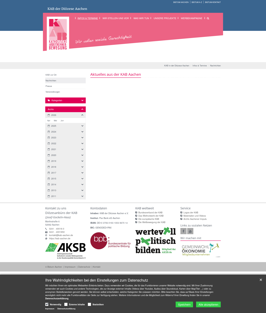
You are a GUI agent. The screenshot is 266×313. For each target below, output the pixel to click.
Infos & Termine (88, 18)
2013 (53, 190)
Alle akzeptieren (208, 304)
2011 (53, 196)
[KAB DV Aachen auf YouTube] (190, 231)
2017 (53, 172)
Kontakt (96, 266)
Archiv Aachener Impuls (195, 218)
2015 (53, 178)
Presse (49, 86)
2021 (53, 149)
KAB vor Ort (51, 74)
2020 (53, 155)
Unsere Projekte (165, 18)
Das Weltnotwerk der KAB (150, 215)
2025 (53, 125)
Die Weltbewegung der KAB (151, 222)
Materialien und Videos (194, 215)
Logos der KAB (190, 212)
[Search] (207, 18)
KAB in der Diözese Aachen (176, 65)
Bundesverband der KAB (150, 212)
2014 (53, 184)
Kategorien (57, 100)
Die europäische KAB (148, 218)
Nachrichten (215, 65)
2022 (53, 143)
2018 (53, 166)
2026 (53, 114)
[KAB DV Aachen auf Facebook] (183, 231)
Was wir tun (141, 18)
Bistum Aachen (181, 2)
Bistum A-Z (197, 2)
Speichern (184, 304)
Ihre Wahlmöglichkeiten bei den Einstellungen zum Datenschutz (96, 280)
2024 (53, 131)
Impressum (70, 266)
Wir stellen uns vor (116, 18)
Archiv (51, 109)
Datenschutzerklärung (57, 298)
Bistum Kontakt (213, 2)
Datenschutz (84, 266)
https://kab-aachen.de (59, 238)
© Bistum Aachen (54, 266)
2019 (53, 160)
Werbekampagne (191, 18)
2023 (53, 137)
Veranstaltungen (53, 91)
